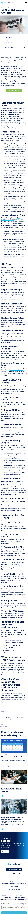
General (7, 754)
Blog (8, 7)
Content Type (20, 717)
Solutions (3, 895)
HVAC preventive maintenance (9, 140)
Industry (9, 717)
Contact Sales (18, 895)
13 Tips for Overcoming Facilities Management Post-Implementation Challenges (11, 789)
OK (14, 912)
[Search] (26, 711)
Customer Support (20, 897)
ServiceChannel (10, 699)
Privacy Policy (15, 910)
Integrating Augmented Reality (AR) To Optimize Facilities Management (12, 818)
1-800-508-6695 (14, 886)
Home (4, 7)
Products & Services (6, 897)
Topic (10, 719)
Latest (5, 717)
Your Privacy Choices (15, 889)
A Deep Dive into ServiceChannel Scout (13, 757)
